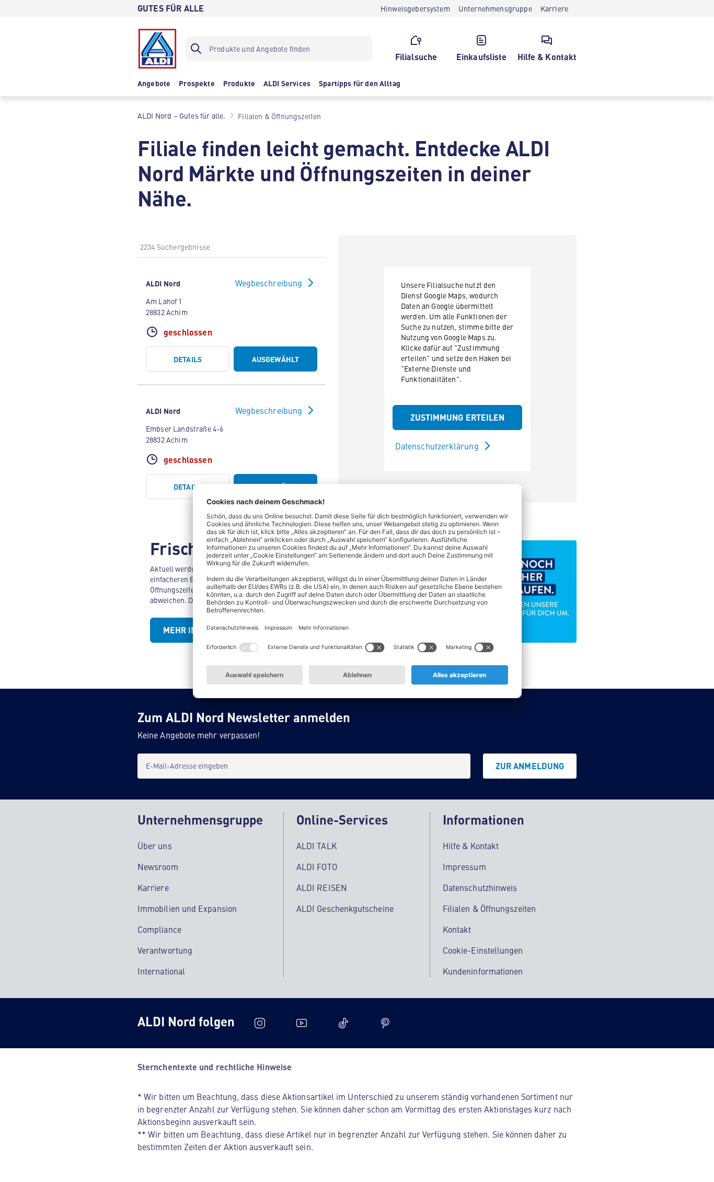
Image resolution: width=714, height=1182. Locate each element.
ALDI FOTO (316, 866)
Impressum (464, 866)
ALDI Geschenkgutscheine (345, 908)
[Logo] (157, 48)
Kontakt (457, 929)
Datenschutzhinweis (480, 887)
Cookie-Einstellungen (483, 950)
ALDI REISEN (321, 887)
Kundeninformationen (483, 971)
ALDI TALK (316, 845)
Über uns (154, 845)
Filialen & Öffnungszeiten (489, 908)
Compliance (159, 929)
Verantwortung (164, 950)
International (161, 971)
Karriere (153, 887)
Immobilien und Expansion (187, 908)
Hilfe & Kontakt (471, 845)
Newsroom (157, 866)
